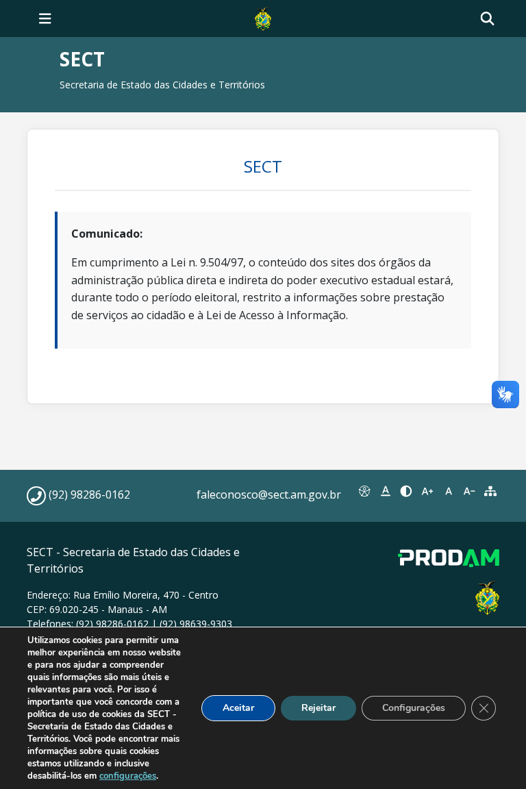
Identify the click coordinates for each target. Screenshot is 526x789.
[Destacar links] (386, 491)
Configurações (413, 707)
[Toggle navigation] (45, 18)
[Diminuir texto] (469, 491)
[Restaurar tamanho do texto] (448, 491)
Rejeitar (318, 707)
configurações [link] (127, 776)
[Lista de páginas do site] (490, 491)
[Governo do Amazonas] (263, 17)
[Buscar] (487, 19)
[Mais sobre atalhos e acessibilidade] (364, 491)
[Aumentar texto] (427, 491)
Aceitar (238, 707)
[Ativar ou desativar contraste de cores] (406, 491)
